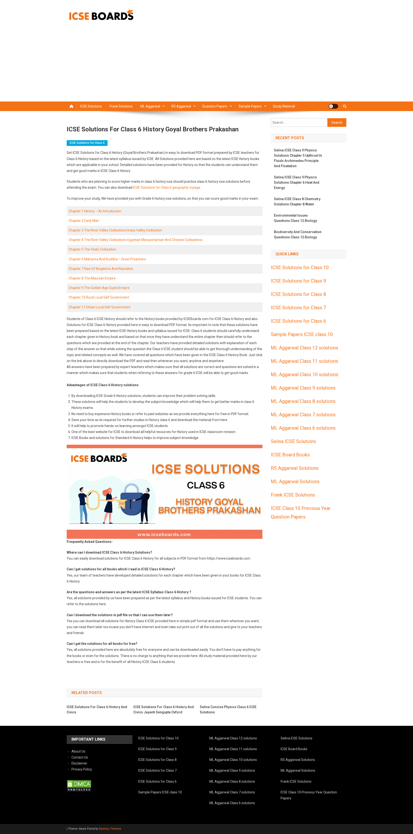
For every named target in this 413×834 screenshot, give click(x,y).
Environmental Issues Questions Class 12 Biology (295, 218)
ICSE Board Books (290, 455)
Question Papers (214, 106)
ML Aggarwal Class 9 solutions (303, 388)
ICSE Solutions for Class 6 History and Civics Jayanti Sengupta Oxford (163, 709)
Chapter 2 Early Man (84, 221)
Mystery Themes (110, 828)
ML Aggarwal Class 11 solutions (304, 361)
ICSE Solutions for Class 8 (298, 294)
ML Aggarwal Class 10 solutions (304, 374)
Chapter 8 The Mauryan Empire (92, 278)
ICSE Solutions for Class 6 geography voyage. (166, 187)
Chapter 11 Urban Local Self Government (99, 307)
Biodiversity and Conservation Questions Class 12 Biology (297, 234)
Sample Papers (250, 106)
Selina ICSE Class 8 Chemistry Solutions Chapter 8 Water (297, 201)
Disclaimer (79, 763)
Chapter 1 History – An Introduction (95, 211)
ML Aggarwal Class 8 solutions (303, 401)
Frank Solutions (121, 106)
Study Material (284, 106)
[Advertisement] (206, 65)
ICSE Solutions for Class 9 (298, 281)
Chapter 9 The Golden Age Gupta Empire (99, 288)
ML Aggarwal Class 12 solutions (304, 348)
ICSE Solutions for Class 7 (298, 307)
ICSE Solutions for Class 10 (300, 267)
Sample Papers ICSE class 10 (302, 334)
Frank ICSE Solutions (293, 495)
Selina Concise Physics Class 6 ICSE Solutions (228, 709)
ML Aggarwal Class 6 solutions (303, 428)
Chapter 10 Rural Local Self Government (99, 297)
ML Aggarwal (150, 106)
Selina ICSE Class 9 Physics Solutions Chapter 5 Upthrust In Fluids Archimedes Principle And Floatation (298, 158)
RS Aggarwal (181, 106)
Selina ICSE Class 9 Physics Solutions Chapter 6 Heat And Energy (296, 182)
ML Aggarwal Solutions (295, 481)
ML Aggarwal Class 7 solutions (303, 414)
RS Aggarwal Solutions (295, 468)
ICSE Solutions (91, 106)
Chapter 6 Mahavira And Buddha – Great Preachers (107, 259)
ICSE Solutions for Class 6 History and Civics (97, 709)
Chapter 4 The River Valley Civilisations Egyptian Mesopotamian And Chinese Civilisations (135, 240)
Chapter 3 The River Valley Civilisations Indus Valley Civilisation (115, 230)
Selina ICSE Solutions (293, 441)
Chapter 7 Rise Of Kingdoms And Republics (101, 269)
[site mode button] (333, 106)
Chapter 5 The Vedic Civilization (92, 249)
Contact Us (79, 757)
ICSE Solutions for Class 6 (87, 142)
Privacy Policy (81, 769)
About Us (78, 751)
